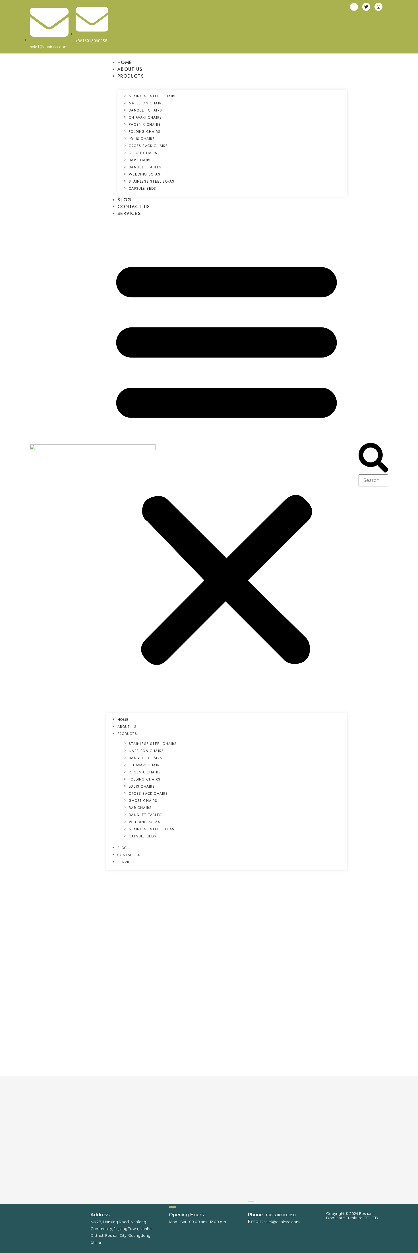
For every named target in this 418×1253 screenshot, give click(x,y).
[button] (226, 460)
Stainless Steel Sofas (151, 181)
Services (129, 213)
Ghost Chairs (143, 153)
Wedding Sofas (144, 174)
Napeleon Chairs (146, 103)
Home (124, 62)
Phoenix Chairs (145, 124)
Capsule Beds (142, 188)
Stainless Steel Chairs (153, 96)
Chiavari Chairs (145, 117)
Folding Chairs (144, 131)
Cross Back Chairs (148, 145)
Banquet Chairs (145, 110)
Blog (124, 200)
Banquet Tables (145, 167)
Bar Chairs (140, 160)
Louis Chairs (142, 138)
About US (129, 69)
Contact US (133, 206)
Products (130, 76)
